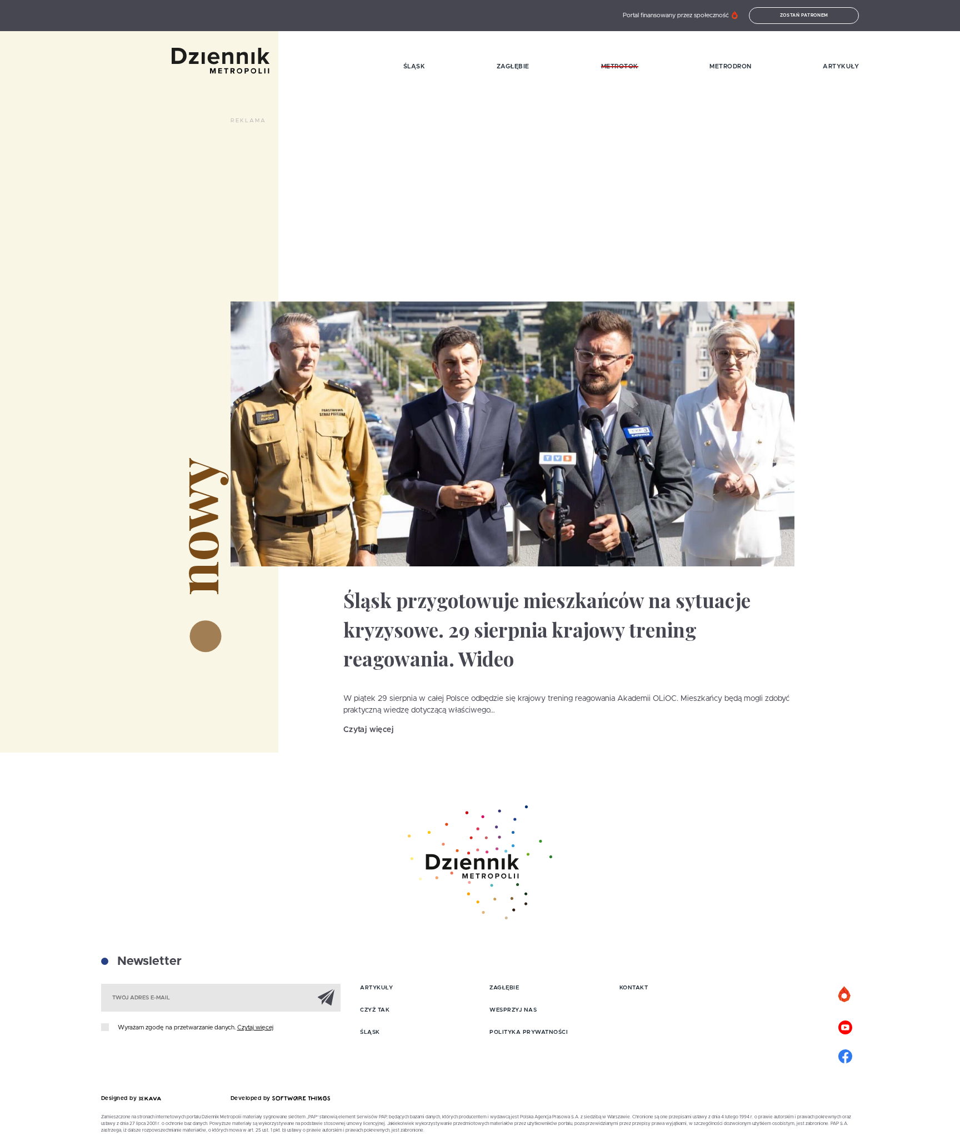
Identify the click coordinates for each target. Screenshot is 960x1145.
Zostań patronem (804, 15)
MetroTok (619, 66)
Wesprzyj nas (513, 1010)
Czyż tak (374, 1010)
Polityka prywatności (528, 1032)
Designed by (120, 1098)
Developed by (252, 1098)
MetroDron (730, 66)
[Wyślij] (326, 997)
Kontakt (633, 987)
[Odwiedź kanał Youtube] (845, 1026)
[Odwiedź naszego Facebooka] (845, 1055)
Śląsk (414, 66)
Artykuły (841, 66)
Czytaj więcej (368, 730)
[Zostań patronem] (845, 995)
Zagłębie (513, 66)
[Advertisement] (433, 156)
